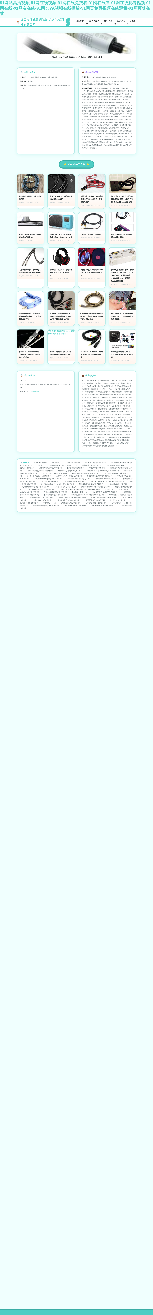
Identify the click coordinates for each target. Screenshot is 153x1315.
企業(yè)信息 (119, 22)
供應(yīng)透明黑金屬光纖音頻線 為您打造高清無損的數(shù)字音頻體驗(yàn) (91, 316)
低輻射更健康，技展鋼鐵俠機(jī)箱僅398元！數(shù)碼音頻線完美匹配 (122, 316)
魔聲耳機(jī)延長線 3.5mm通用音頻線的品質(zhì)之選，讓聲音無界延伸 (91, 199)
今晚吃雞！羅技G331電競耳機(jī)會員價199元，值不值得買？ (61, 272)
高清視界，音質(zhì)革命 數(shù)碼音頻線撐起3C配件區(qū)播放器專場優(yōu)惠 (60, 316)
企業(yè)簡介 (79, 22)
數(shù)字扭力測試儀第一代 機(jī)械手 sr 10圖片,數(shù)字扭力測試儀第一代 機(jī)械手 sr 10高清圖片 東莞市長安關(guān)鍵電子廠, (122, 275)
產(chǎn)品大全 (92, 22)
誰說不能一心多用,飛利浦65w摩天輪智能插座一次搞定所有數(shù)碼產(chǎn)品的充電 (122, 199)
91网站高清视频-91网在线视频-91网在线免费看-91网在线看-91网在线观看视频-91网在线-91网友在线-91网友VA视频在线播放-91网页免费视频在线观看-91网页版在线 (75, 8)
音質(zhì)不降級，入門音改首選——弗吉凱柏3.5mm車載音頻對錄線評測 (30, 316)
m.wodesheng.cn (35, 391)
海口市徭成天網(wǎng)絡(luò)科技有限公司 (42, 22)
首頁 (68, 22)
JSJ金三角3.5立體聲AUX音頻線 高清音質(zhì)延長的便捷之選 (91, 354)
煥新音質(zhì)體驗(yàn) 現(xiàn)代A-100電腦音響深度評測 (122, 354)
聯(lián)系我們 (106, 22)
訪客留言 (131, 22)
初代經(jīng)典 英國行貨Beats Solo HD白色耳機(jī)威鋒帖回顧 (91, 272)
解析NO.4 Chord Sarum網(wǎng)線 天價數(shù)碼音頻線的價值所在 (29, 354)
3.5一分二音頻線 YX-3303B (90, 234)
